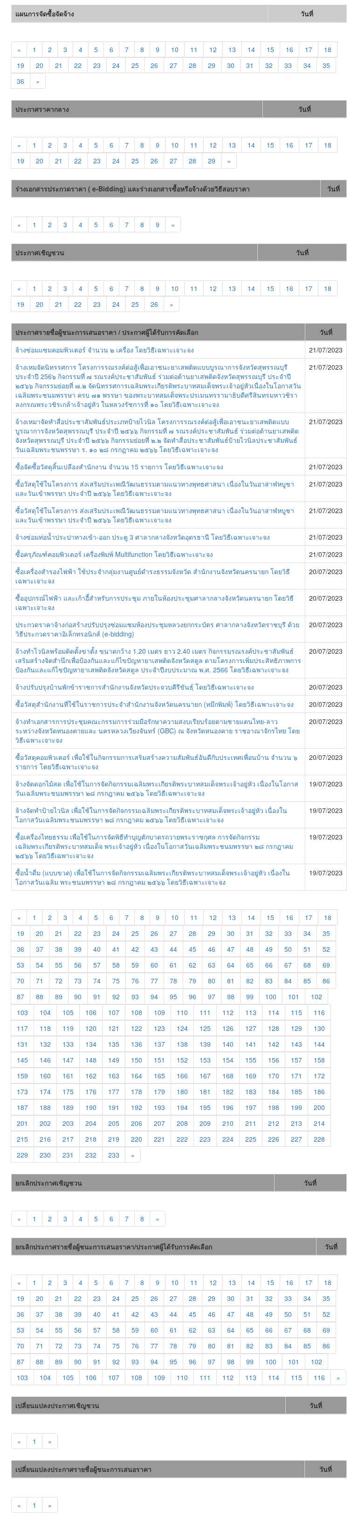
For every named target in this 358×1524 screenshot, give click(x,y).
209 (205, 1123)
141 (250, 1044)
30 (230, 65)
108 (136, 1012)
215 (22, 1139)
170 (273, 1075)
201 (22, 1123)
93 (135, 996)
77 (154, 980)
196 (228, 1107)
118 (45, 1028)
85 (307, 980)
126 (228, 1028)
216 (45, 1139)
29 (211, 65)
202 (45, 1123)
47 (230, 949)
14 (251, 49)
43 (154, 949)
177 (113, 1091)
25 (135, 65)
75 (116, 980)
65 (250, 964)
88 (39, 996)
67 (288, 964)
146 (45, 1059)
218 (90, 1139)
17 (308, 49)
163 (113, 1075)
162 (90, 1075)
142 (273, 1044)
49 (269, 949)
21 (58, 65)
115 (296, 1012)
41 (116, 949)
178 (136, 1091)
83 (269, 980)
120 (90, 1028)
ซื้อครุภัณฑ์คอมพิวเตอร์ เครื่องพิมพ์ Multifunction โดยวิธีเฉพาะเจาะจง (114, 554)
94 (154, 996)
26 (154, 65)
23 (97, 65)
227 (296, 1139)
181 (205, 1091)
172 (319, 1075)
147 (68, 1059)
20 (39, 65)
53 (20, 964)
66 (269, 964)
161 (68, 1075)
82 (250, 980)
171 (296, 1075)
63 (211, 964)
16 (289, 49)
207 (159, 1123)
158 (319, 1059)
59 (135, 964)
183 (250, 1091)
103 (22, 1012)
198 (273, 1107)
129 (296, 1028)
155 (250, 1059)
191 (113, 1107)
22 (78, 65)
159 (22, 1075)
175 (68, 1091)
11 (194, 49)
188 (45, 1107)
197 (250, 1107)
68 (307, 964)
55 (58, 964)
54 (39, 964)
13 (232, 49)
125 (205, 1028)
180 (182, 1091)
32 (269, 65)
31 (250, 65)
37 (39, 949)
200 (319, 1107)
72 (58, 980)
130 (319, 1028)
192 (136, 1107)
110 (182, 1012)
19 (20, 65)
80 (211, 980)
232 (90, 1154)
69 (326, 964)
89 (58, 996)
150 (136, 1059)
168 (228, 1075)
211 (250, 1123)
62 (192, 964)
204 (90, 1123)
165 (159, 1075)
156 (273, 1059)
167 (205, 1075)
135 (113, 1044)
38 (58, 949)
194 (182, 1107)
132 (45, 1044)
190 (90, 1107)
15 (270, 49)
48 (250, 949)
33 (288, 65)
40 (97, 949)
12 (213, 49)
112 (228, 1012)
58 (116, 964)
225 (250, 1139)
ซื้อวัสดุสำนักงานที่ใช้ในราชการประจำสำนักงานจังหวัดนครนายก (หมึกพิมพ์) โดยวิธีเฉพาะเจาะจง (154, 704)
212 (273, 1123)
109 (159, 1012)
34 (307, 65)
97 (211, 996)
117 (22, 1028)
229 (22, 1154)
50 (288, 949)
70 (20, 980)
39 (78, 949)
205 (113, 1123)
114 (273, 1012)
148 (90, 1059)
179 (159, 1091)
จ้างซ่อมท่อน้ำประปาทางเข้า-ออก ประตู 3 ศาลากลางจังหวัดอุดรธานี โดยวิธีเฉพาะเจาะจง (142, 537)
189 (68, 1107)
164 (136, 1075)
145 (22, 1059)
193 (159, 1107)
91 (97, 996)
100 (270, 996)
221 (159, 1139)
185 (296, 1091)
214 (319, 1123)
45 (192, 949)
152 (182, 1059)
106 (90, 1012)
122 (136, 1028)
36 (20, 81)
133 (68, 1044)
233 (113, 1154)
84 (288, 980)
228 (319, 1139)
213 (296, 1123)
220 (136, 1139)
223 (205, 1139)
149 (113, 1059)
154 (228, 1059)
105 (68, 1012)
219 (113, 1139)
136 (136, 1044)
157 (296, 1059)
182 (228, 1091)
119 (68, 1028)
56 (78, 964)
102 (316, 996)
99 (250, 996)
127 (250, 1028)
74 (97, 980)
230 (45, 1154)
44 (173, 949)
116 (319, 1012)
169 (250, 1075)
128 (273, 1028)
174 (45, 1091)
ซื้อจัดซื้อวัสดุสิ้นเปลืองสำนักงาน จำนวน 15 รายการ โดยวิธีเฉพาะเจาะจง (119, 466)
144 (319, 1044)
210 (228, 1123)
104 (45, 1012)
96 (192, 996)
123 (159, 1028)
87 (20, 996)
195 (205, 1107)
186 (319, 1091)
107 (113, 1012)
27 (173, 65)
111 (205, 1012)
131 (22, 1044)
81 (230, 980)
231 (68, 1154)
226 (273, 1139)
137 (159, 1044)
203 (68, 1123)
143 (296, 1044)
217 (68, 1139)
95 (173, 996)
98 (230, 996)
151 (159, 1059)
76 (135, 980)
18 (327, 49)
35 (326, 65)
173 (22, 1091)
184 (273, 1091)
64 (230, 964)
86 (326, 980)
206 (136, 1123)
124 (182, 1028)
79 (192, 980)
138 (182, 1044)
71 (39, 980)
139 (205, 1044)
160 (45, 1075)
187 (22, 1107)
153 (205, 1059)
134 (90, 1044)
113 (250, 1012)
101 (293, 996)
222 (182, 1139)
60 (154, 964)
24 (116, 65)
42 (135, 949)
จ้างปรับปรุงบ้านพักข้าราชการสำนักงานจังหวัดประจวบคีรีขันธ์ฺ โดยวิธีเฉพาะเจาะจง (134, 686)
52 (326, 949)
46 (211, 949)
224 (228, 1139)
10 (175, 49)
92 (116, 996)
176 (90, 1091)
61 (173, 964)
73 (78, 980)
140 (228, 1044)
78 (173, 980)
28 (192, 65)
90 (78, 996)
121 (113, 1028)
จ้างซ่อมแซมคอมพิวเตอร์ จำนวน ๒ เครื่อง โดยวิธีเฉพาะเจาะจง (104, 349)
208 (182, 1123)
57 (97, 964)
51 (307, 949)
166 (182, 1075)
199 (296, 1107)
